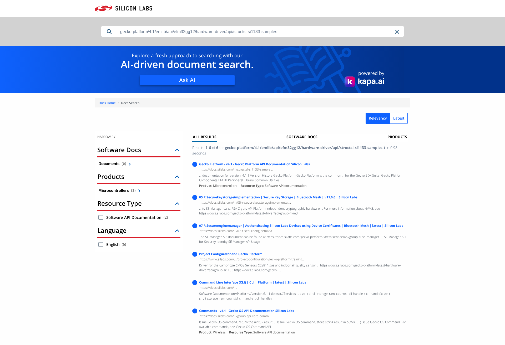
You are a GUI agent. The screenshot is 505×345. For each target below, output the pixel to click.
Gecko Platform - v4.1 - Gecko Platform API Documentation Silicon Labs (254, 164)
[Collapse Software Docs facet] (177, 149)
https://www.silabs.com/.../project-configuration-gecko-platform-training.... (252, 259)
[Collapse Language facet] (177, 230)
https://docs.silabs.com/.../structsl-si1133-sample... (236, 169)
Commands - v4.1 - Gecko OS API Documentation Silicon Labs (246, 310)
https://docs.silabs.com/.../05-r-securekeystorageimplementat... (245, 202)
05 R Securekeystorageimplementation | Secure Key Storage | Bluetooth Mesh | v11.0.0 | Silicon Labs (278, 197)
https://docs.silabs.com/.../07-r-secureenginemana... (237, 231)
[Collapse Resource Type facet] (177, 203)
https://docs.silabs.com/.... (218, 287)
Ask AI (187, 80)
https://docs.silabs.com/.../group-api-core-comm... (235, 316)
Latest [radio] (399, 118)
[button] (397, 32)
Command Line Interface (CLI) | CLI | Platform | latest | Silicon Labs (252, 282)
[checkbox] (100, 217)
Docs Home (107, 103)
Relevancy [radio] (378, 118)
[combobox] (260, 32)
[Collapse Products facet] (177, 176)
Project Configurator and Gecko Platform (230, 254)
